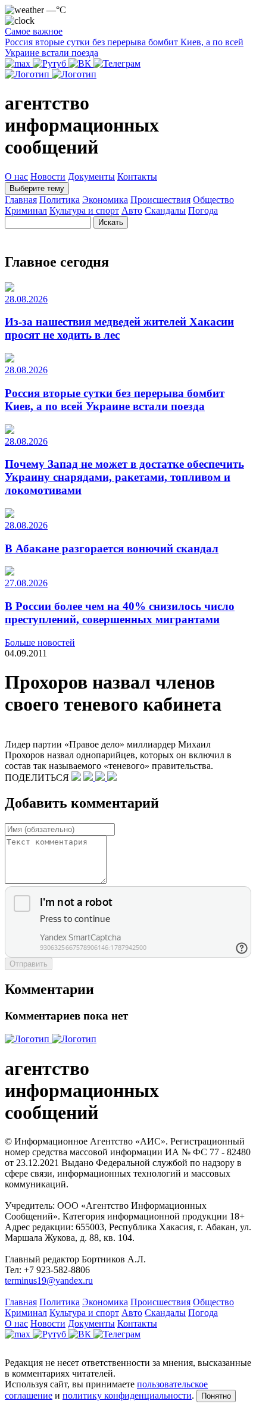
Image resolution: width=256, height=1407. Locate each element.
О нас (16, 176)
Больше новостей (40, 642)
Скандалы (165, 210)
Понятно (216, 1396)
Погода (203, 210)
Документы (91, 176)
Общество (213, 200)
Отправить (29, 963)
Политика (59, 200)
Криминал (26, 210)
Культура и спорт (84, 210)
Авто (131, 210)
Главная (21, 200)
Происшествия (160, 200)
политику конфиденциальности (127, 1395)
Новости (47, 176)
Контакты (137, 176)
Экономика (105, 200)
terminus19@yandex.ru (49, 1280)
